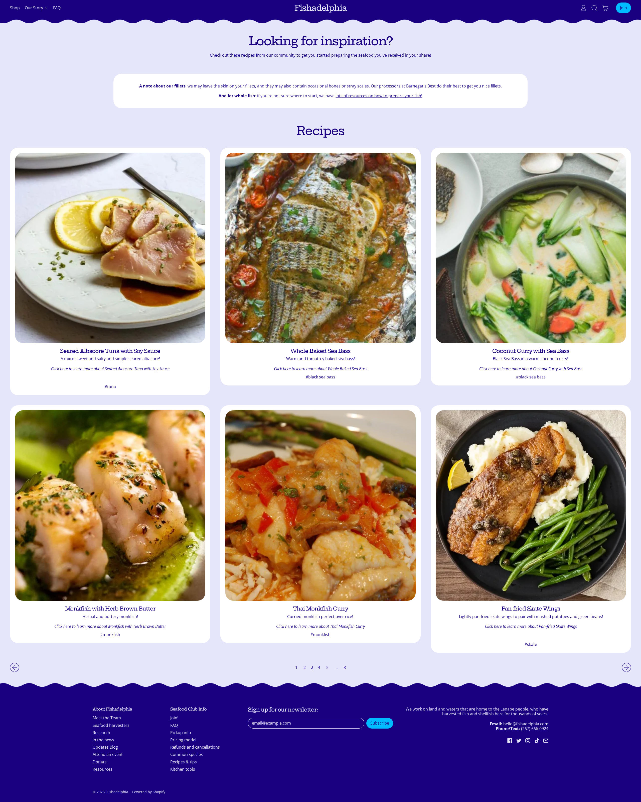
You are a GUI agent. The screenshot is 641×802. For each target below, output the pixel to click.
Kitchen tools (182, 769)
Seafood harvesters (111, 725)
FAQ (57, 8)
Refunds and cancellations (195, 747)
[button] (594, 8)
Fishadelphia (320, 8)
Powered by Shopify (148, 791)
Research (101, 732)
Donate (100, 762)
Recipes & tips (183, 762)
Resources (102, 769)
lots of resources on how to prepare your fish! (379, 95)
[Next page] (626, 667)
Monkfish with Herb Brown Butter (110, 608)
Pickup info (180, 732)
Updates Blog (105, 747)
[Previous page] (14, 667)
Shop (15, 8)
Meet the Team (107, 718)
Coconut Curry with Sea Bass (530, 351)
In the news (103, 740)
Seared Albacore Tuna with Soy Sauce (110, 351)
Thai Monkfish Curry (320, 608)
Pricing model (183, 740)
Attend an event (108, 754)
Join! (174, 718)
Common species (186, 754)
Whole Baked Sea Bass (320, 351)
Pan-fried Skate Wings (531, 608)
